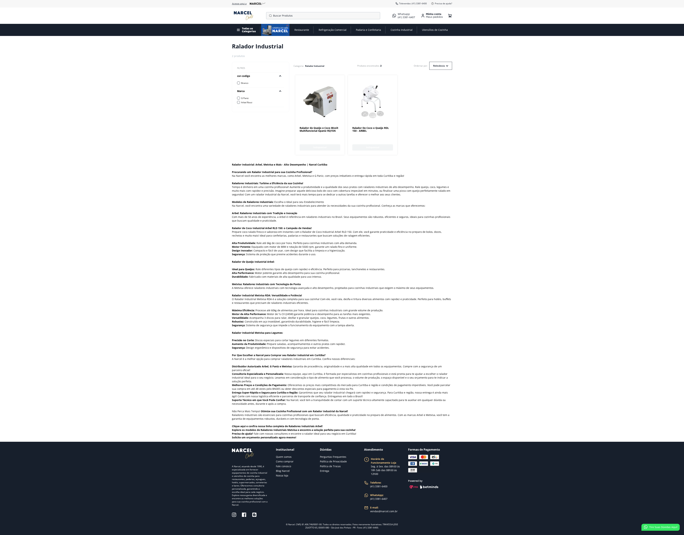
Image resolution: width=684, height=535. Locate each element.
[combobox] (323, 15)
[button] (260, 76)
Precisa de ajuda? (443, 3)
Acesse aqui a (239, 4)
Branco (244, 83)
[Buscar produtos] (269, 15)
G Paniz (245, 98)
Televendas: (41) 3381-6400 (413, 3)
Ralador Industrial (314, 66)
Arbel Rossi (246, 102)
